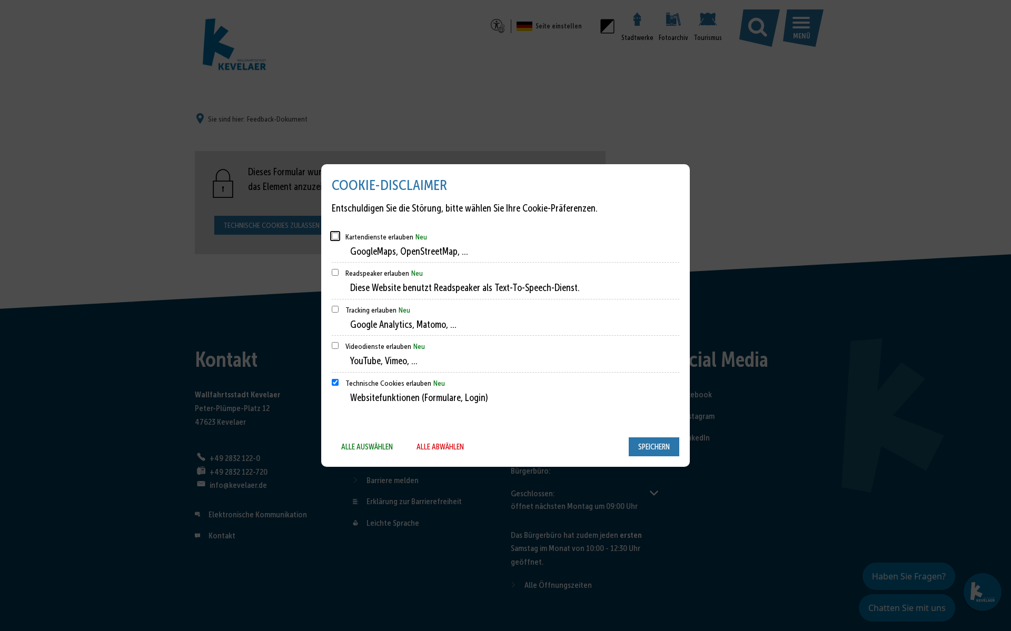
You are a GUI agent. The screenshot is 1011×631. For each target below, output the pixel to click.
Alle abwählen (440, 447)
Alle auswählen (367, 447)
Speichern (654, 447)
